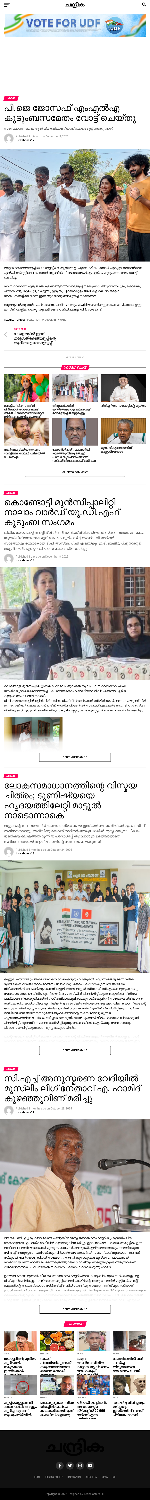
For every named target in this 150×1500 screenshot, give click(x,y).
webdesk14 (27, 1112)
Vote (62, 320)
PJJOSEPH (50, 320)
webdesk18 (27, 560)
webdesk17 (27, 140)
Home (37, 1477)
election (34, 320)
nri (114, 1477)
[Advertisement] (75, 67)
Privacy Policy (54, 1477)
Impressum (74, 1477)
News (105, 1477)
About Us (91, 1477)
